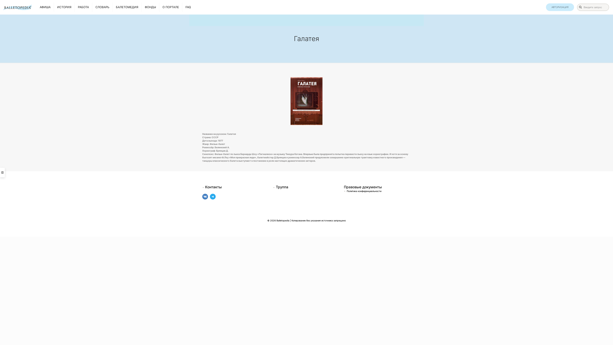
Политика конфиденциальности (364, 191)
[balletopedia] (17, 7)
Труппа (282, 187)
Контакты (213, 187)
